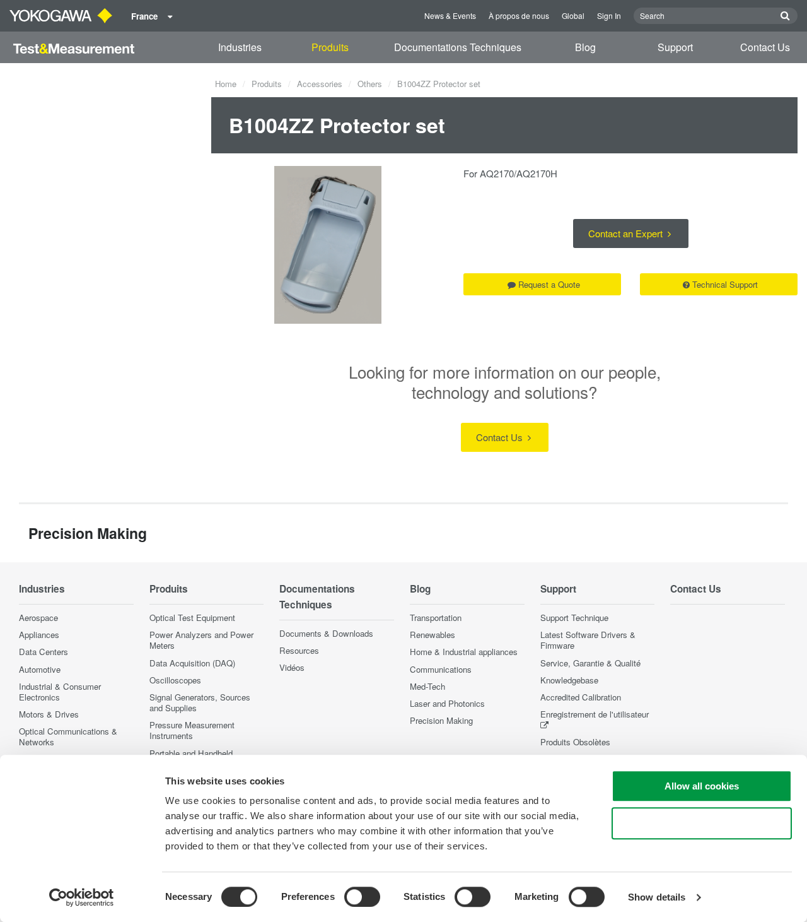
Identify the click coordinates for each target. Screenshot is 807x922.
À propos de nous (519, 15)
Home (225, 84)
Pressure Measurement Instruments (192, 730)
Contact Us (765, 47)
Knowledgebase (569, 680)
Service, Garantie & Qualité (590, 663)
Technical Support (725, 284)
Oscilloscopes (175, 680)
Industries (240, 47)
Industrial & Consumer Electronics (60, 691)
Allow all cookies (702, 786)
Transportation (436, 618)
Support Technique (574, 618)
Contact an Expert (626, 233)
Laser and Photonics (447, 703)
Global (573, 15)
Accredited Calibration (580, 697)
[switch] (362, 897)
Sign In (609, 15)
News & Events (450, 15)
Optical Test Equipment (192, 618)
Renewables (432, 635)
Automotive (40, 669)
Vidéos (292, 667)
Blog (585, 47)
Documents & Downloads (326, 633)
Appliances (39, 635)
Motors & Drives (49, 714)
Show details (656, 897)
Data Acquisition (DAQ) (192, 663)
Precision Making (441, 720)
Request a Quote (549, 284)
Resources (299, 650)
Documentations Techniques (457, 47)
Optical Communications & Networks (68, 736)
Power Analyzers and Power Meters (201, 640)
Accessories (319, 84)
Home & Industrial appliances (464, 652)
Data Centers (43, 652)
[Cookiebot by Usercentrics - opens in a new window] (81, 897)
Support (675, 47)
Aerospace (38, 618)
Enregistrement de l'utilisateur (594, 714)
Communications (441, 669)
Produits (330, 47)
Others (369, 84)
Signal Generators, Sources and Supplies (199, 702)
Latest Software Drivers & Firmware (588, 640)
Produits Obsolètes (575, 742)
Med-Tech (427, 686)
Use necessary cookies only (702, 823)
